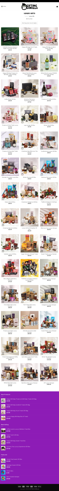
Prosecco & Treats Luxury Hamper (10, 331)
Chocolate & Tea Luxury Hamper (10, 305)
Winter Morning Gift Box (29, 177)
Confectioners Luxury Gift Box (49, 151)
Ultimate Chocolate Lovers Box (10, 177)
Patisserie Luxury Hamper (49, 278)
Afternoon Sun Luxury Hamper (49, 228)
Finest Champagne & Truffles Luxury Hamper (10, 357)
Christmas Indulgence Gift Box (29, 202)
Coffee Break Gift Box (10, 99)
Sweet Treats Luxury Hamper (49, 254)
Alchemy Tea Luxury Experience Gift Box (29, 100)
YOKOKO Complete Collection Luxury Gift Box (29, 279)
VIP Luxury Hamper (49, 383)
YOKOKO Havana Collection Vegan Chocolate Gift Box (10, 47)
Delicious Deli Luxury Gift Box (49, 177)
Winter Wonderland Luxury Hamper (49, 357)
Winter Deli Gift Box (49, 125)
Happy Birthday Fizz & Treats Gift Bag (29, 47)
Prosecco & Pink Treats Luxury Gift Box (10, 126)
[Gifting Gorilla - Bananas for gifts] (29, 6)
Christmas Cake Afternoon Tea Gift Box (29, 152)
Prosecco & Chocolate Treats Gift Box (10, 152)
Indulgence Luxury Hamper (49, 305)
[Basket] (57, 6)
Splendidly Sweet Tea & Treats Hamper (29, 357)
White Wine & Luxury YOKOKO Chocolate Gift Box (49, 73)
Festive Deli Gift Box (10, 202)
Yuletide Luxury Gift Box (10, 254)
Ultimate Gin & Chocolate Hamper (29, 331)
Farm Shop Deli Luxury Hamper (29, 305)
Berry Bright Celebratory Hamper (10, 279)
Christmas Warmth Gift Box (10, 228)
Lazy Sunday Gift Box (29, 125)
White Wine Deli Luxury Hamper (10, 383)
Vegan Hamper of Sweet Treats (29, 254)
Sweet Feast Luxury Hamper (48, 330)
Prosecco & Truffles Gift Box (49, 99)
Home (26, 16)
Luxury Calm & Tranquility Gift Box (29, 228)
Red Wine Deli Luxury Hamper (29, 383)
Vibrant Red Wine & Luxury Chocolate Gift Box (29, 73)
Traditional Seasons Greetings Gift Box (49, 202)
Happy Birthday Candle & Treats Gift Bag (48, 47)
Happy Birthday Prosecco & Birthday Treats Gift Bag (10, 73)
